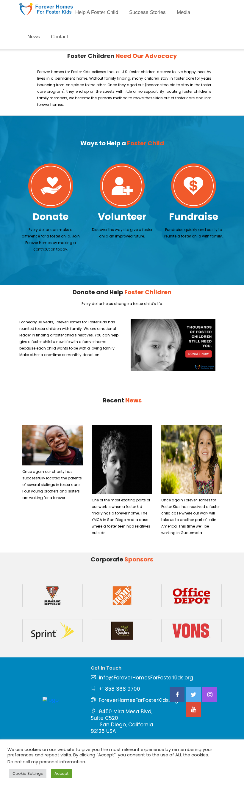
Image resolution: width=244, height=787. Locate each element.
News (33, 37)
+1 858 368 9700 (119, 688)
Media (183, 12)
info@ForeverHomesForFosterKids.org (146, 677)
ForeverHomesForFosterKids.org (138, 700)
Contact (59, 37)
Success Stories (147, 12)
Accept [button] (61, 773)
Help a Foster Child (96, 12)
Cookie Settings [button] (27, 773)
